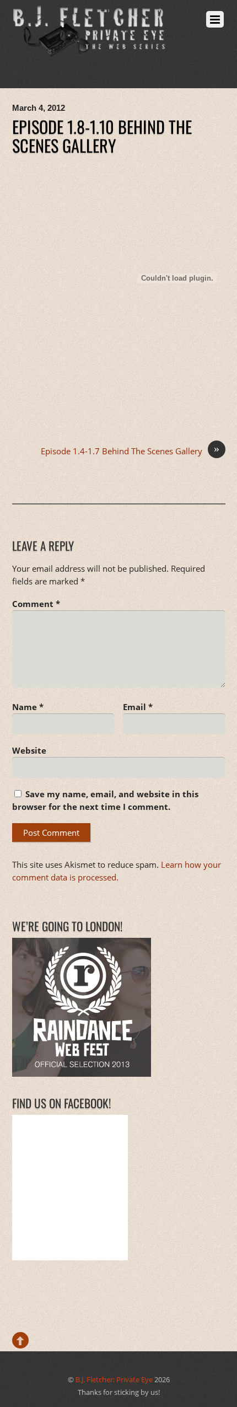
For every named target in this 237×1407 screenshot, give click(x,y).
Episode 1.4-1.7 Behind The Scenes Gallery (130, 451)
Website (29, 750)
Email (138, 706)
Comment (36, 603)
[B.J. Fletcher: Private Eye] (89, 49)
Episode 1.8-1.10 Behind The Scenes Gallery (102, 135)
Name (28, 706)
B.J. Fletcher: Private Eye (114, 1379)
